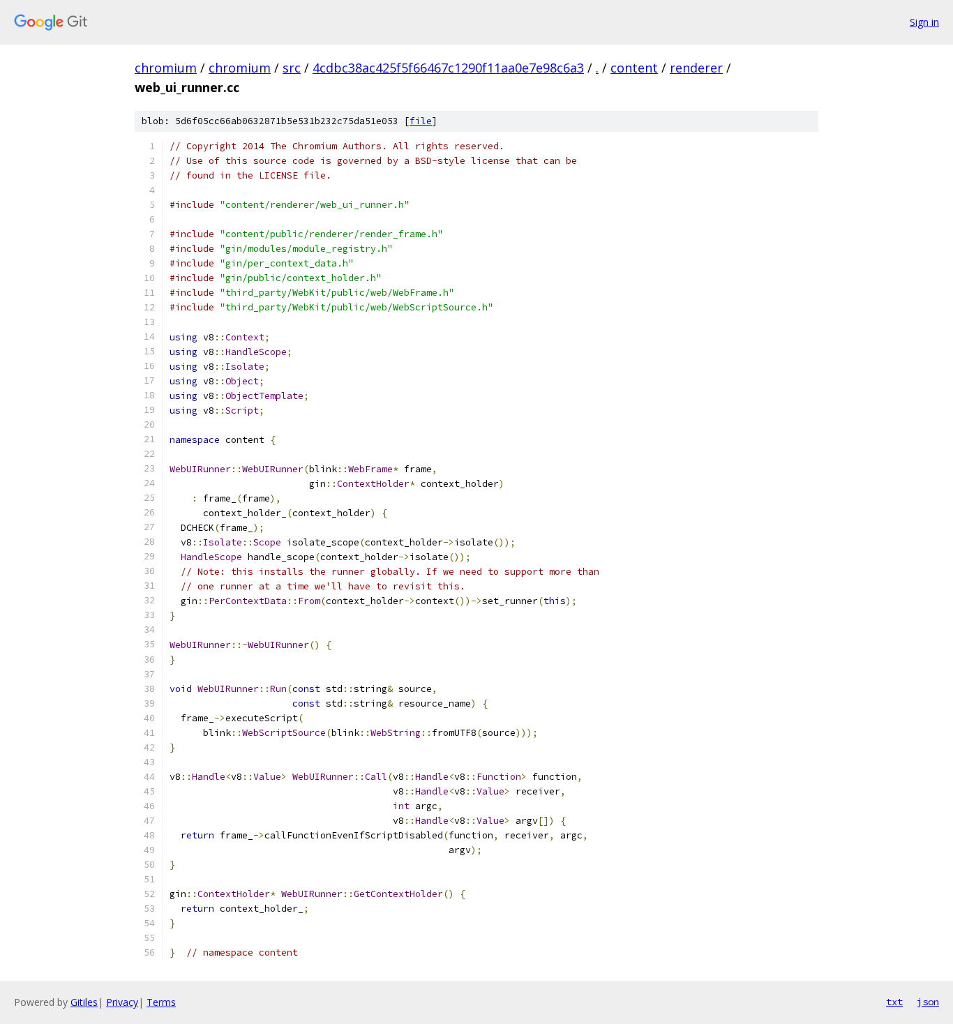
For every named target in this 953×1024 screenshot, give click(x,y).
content (634, 67)
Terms (161, 1002)
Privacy (122, 1002)
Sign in (924, 22)
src (292, 67)
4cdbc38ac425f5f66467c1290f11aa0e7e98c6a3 (448, 67)
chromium (166, 67)
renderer (696, 67)
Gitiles (84, 1002)
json (928, 1001)
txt (894, 1001)
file (421, 121)
